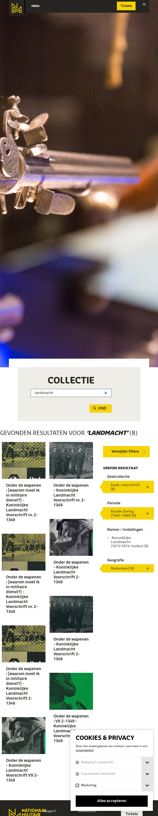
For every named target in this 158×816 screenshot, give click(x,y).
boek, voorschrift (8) (125, 487)
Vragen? (50, 811)
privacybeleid (84, 750)
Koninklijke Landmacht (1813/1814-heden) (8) (129, 542)
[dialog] (112, 770)
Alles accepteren (111, 801)
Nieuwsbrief (87, 811)
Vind (102, 408)
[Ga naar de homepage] (16, 8)
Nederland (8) (122, 568)
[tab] (147, 762)
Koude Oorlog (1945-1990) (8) (123, 513)
